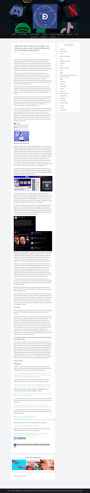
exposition (62, 63)
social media (36, 444)
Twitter (47, 444)
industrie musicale (64, 68)
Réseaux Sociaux (29, 444)
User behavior (63, 110)
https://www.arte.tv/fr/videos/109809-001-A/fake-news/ (27, 425)
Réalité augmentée (64, 93)
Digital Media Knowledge (24, 53)
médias (23, 444)
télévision (42, 444)
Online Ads (62, 84)
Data (76, 34)
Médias (14, 34)
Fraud (61, 65)
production (62, 91)
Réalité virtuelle (64, 96)
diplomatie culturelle (65, 61)
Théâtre (62, 107)
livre (61, 70)
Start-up (62, 105)
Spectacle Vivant (64, 103)
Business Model (35, 34)
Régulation (34, 37)
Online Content (63, 86)
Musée (61, 79)
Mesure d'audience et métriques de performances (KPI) (68, 76)
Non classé (62, 81)
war (15, 446)
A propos (52, 37)
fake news (19, 444)
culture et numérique (56, 34)
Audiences (69, 34)
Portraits (44, 37)
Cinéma (44, 34)
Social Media (23, 34)
